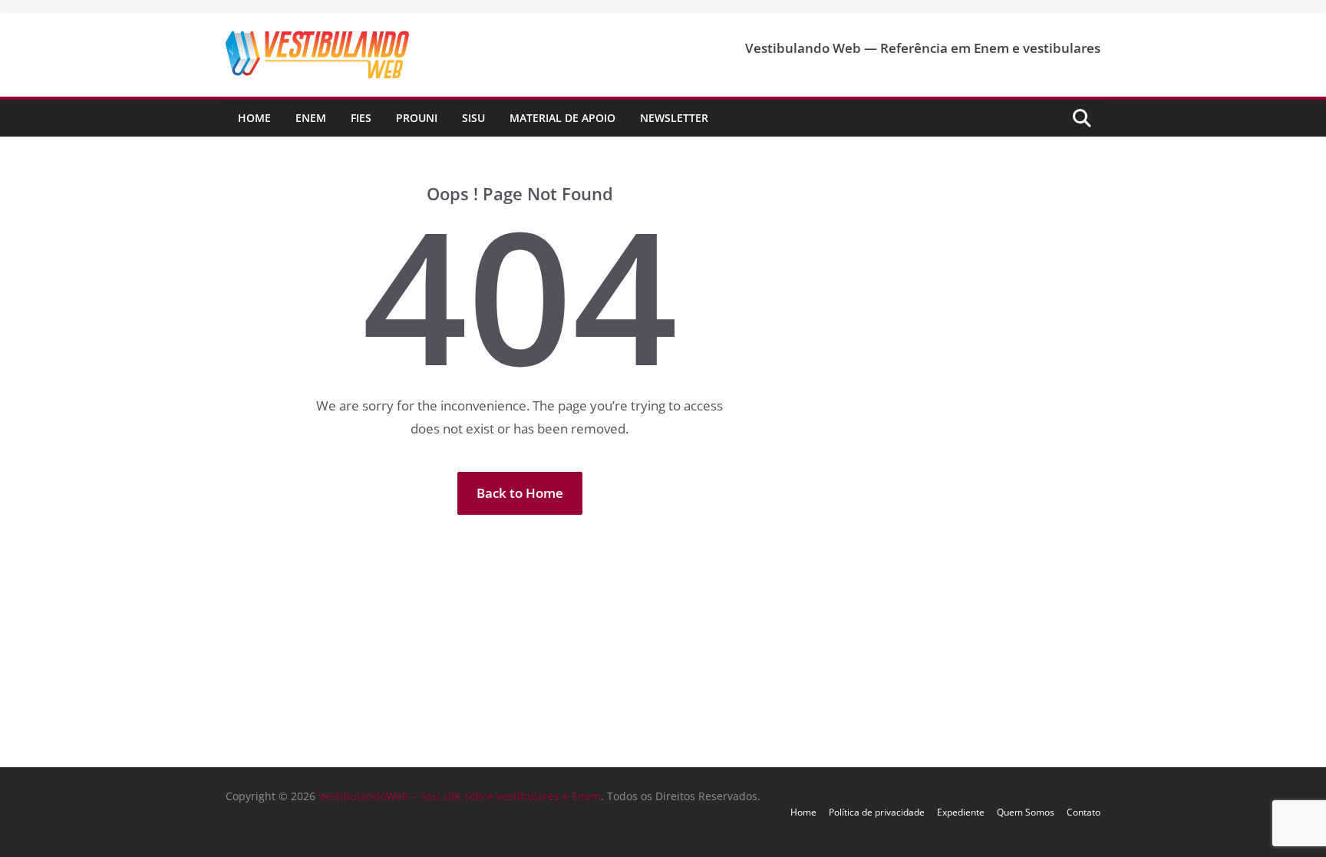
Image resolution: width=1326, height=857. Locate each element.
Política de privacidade (877, 812)
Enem (310, 117)
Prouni (416, 117)
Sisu (473, 117)
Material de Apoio (562, 117)
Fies (361, 117)
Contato (1083, 812)
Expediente (961, 812)
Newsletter (674, 117)
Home (254, 117)
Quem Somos (1025, 812)
